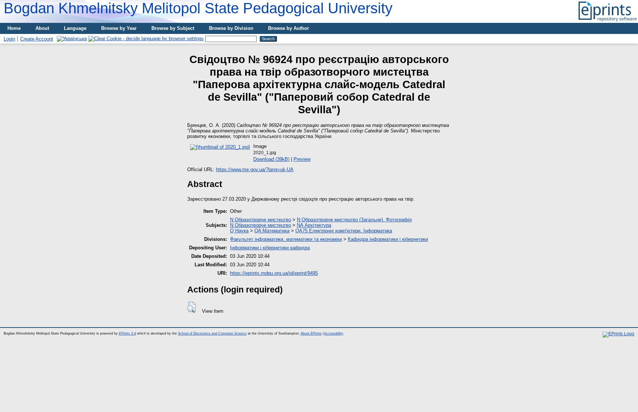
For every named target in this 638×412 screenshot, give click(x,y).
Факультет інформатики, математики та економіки (286, 239)
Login (9, 39)
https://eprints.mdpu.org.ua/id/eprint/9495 (274, 273)
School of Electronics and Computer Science (212, 333)
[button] (191, 307)
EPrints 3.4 (127, 333)
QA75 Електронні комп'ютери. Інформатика (343, 230)
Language (75, 28)
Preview (302, 159)
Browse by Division (231, 28)
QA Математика (271, 230)
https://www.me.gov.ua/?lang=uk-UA (255, 169)
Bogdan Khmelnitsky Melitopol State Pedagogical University (198, 8)
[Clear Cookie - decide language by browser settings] (146, 38)
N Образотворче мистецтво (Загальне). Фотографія (354, 219)
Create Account (36, 39)
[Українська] (72, 38)
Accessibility (333, 333)
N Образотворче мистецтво (260, 219)
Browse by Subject (172, 28)
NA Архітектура (314, 225)
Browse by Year (119, 28)
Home (14, 28)
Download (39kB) (271, 159)
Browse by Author (288, 28)
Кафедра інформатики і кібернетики (388, 239)
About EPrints (311, 333)
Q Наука (239, 230)
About (42, 28)
